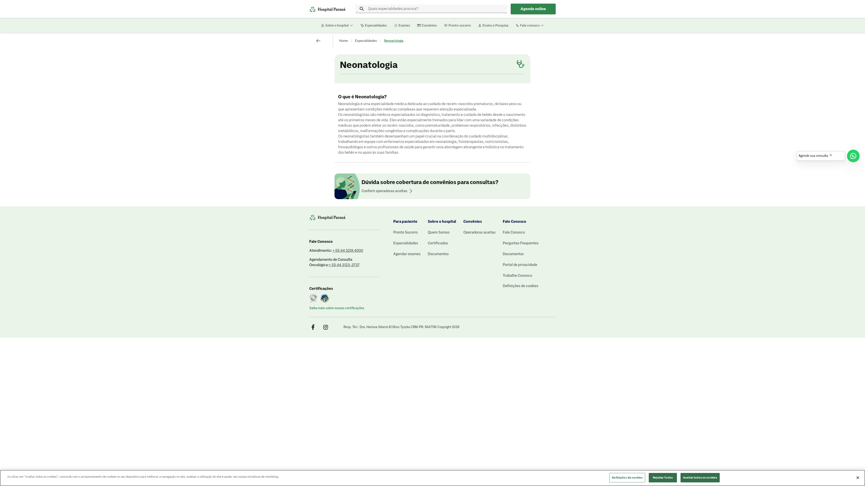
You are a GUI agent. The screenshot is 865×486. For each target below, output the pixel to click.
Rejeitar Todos (663, 477)
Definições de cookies (520, 286)
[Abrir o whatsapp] (853, 156)
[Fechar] (858, 478)
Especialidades (366, 40)
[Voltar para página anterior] (318, 40)
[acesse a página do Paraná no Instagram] (325, 327)
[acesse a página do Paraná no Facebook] (312, 327)
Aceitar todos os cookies (700, 477)
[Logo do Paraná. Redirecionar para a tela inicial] (327, 9)
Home (343, 40)
